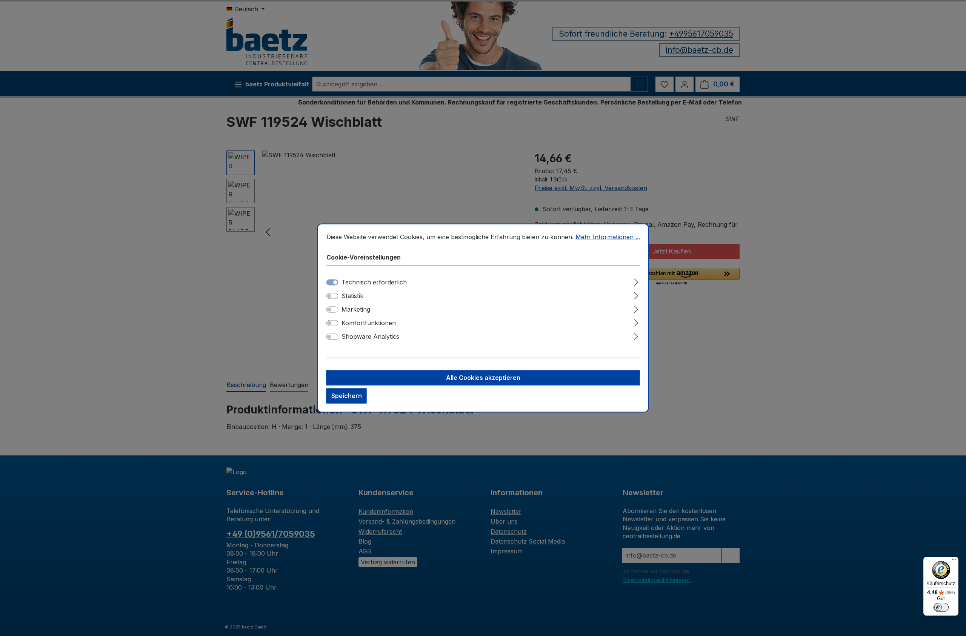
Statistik (352, 296)
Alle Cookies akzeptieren (483, 378)
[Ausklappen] (636, 281)
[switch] (332, 296)
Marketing (355, 309)
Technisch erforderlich (374, 282)
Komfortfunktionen (368, 323)
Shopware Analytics (370, 337)
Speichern (346, 396)
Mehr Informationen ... (607, 237)
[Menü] (953, 561)
